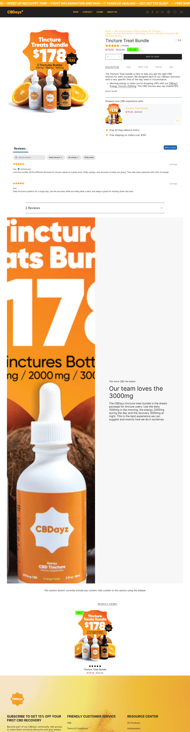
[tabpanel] (95, 176)
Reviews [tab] (20, 148)
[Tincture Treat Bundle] (113, 114)
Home (108, 31)
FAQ (69, 722)
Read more (111, 91)
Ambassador (133, 728)
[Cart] (181, 12)
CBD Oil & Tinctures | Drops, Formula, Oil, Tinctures (137, 31)
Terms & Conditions (77, 728)
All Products (133, 722)
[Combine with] (177, 121)
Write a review (170, 147)
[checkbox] (89, 157)
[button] (175, 12)
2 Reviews (32, 208)
